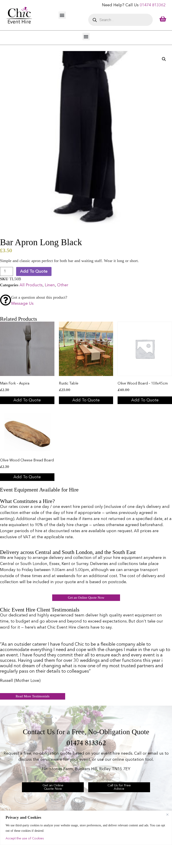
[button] (62, 15)
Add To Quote (33, 271)
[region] (86, 828)
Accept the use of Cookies (25, 838)
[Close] (167, 814)
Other (62, 285)
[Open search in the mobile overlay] (120, 19)
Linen (50, 285)
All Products (31, 285)
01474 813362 (153, 5)
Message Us (22, 304)
